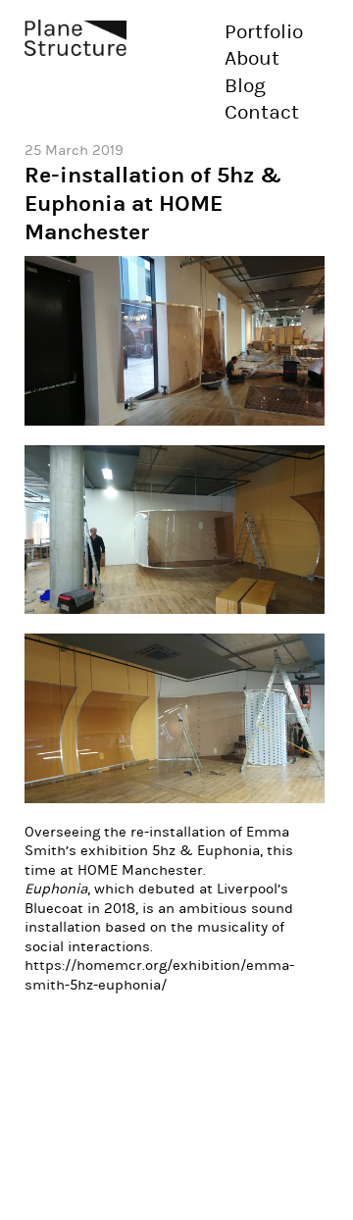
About (252, 59)
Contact (262, 113)
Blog (245, 86)
